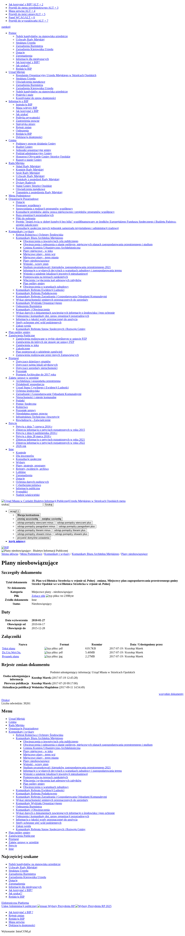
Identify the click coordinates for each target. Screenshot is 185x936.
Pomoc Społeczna (26, 403)
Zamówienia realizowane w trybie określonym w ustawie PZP (51, 338)
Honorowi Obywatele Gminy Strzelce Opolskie (43, 156)
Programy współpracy (28, 205)
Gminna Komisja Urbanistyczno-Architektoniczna (51, 247)
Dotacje (20, 52)
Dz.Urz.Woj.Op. (11, 652)
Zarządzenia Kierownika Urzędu (34, 49)
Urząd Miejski (17, 72)
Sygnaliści (22, 491)
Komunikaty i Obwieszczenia (33, 309)
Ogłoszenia (22, 130)
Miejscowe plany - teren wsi (39, 254)
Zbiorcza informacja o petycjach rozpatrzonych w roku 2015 (50, 429)
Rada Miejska (16, 163)
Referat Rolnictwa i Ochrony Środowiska (39, 234)
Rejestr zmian (23, 127)
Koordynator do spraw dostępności (36, 98)
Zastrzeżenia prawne (27, 120)
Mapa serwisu (22, 10)
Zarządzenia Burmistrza (29, 46)
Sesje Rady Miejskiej (28, 172)
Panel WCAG (22, 17)
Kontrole (21, 452)
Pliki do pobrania (25, 218)
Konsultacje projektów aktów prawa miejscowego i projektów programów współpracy (65, 211)
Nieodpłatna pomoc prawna (32, 413)
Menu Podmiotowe (20, 195)
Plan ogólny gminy (34, 283)
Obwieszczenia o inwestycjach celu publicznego (50, 241)
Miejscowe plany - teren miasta (41, 257)
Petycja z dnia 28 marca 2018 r (33, 436)
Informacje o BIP (18, 101)
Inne (11, 449)
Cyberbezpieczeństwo (28, 485)
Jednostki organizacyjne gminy (33, 150)
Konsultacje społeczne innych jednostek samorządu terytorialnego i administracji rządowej (67, 228)
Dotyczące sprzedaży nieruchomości (36, 368)
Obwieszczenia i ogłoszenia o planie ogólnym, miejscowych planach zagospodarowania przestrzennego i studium (87, 244)
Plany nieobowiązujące (36, 260)
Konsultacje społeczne (28, 459)
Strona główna (9, 553)
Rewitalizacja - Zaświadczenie (33, 420)
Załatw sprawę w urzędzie (24, 377)
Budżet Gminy (24, 146)
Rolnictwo (22, 407)
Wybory (20, 462)
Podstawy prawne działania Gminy (36, 143)
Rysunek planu (10, 656)
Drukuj (5, 700)
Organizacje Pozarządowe (23, 198)
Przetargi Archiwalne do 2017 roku (36, 374)
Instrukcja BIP (24, 104)
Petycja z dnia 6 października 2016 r (36, 433)
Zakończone (23, 348)
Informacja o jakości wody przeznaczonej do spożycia (47, 319)
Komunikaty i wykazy (21, 231)
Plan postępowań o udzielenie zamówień (39, 351)
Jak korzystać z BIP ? (21, 912)
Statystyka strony (25, 124)
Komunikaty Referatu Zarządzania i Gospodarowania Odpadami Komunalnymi (61, 296)
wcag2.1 (14, 511)
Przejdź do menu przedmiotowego (33, 7)
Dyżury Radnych (26, 182)
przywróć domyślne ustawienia (33, 537)
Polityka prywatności (28, 117)
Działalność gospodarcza (30, 384)
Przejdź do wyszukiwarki (28, 20)
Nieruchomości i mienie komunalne (36, 397)
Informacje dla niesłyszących (32, 59)
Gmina (12, 140)
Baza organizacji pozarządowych (35, 215)
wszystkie (171, 693)
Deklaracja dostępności (29, 137)
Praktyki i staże (24, 94)
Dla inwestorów (25, 455)
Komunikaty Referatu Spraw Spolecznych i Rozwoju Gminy (50, 328)
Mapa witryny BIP (26, 107)
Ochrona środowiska (28, 390)
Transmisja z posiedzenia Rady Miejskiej (39, 192)
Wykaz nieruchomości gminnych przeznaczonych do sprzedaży (52, 299)
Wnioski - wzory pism (35, 263)
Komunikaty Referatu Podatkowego (36, 293)
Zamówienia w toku (27, 345)
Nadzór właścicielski (28, 494)
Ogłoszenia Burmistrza (29, 306)
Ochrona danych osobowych (32, 481)
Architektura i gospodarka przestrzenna (38, 381)
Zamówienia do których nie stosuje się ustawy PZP (45, 342)
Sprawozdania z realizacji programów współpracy (44, 208)
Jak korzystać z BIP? (26, 4)
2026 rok (21, 446)
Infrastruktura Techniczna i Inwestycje (37, 416)
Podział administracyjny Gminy (34, 153)
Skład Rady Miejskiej (28, 166)
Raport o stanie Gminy (29, 159)
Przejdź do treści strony (27, 14)
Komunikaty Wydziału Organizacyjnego (39, 302)
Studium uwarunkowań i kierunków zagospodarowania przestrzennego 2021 (67, 267)
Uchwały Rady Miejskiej (30, 39)
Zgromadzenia (24, 55)
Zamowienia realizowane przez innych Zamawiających (47, 355)
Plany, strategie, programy (31, 465)
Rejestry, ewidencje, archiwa (32, 468)
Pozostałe (21, 371)
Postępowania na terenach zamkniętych (45, 276)
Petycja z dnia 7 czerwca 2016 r (34, 426)
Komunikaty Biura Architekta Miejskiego (39, 237)
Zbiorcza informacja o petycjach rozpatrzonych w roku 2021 (50, 439)
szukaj (5, 504)
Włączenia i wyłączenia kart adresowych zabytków (52, 280)
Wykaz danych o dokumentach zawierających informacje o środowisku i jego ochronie (65, 312)
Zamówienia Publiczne (22, 335)
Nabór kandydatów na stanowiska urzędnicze (42, 36)
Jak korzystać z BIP (27, 111)
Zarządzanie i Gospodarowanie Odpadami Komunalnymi (48, 394)
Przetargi (14, 358)
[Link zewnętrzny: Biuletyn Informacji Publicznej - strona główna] (5, 547)
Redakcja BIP (24, 68)
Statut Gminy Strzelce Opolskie (34, 185)
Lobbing (21, 472)
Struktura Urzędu (26, 42)
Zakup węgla (23, 325)
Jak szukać (22, 114)
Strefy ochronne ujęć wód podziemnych (38, 322)
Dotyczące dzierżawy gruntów (33, 361)
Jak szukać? (22, 65)
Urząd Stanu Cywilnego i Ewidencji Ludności (42, 387)
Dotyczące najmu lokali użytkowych (37, 364)
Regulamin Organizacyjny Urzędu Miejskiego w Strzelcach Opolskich (56, 75)
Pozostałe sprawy (26, 410)
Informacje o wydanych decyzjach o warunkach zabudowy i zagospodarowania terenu (72, 270)
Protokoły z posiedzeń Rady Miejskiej (37, 179)
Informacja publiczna (28, 488)
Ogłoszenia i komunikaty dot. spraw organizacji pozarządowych (52, 315)
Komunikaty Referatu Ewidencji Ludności (40, 289)
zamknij (5, 26)
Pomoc (13, 33)
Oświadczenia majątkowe (30, 81)
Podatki (20, 400)
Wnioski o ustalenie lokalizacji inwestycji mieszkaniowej (55, 273)
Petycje (13, 423)
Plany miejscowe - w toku (38, 250)
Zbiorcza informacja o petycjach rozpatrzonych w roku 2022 (50, 442)
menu (122, 501)
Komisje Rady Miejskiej (30, 169)
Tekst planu (8, 648)
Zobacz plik (38, 595)
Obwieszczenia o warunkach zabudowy (46, 286)
